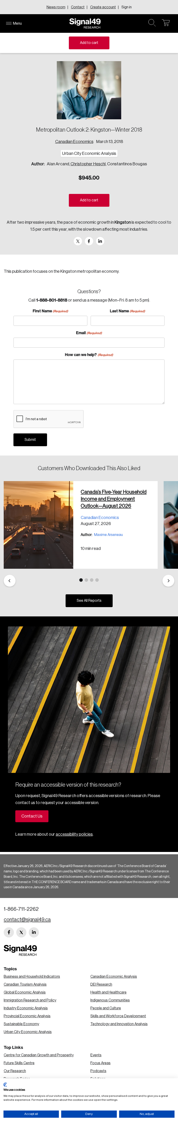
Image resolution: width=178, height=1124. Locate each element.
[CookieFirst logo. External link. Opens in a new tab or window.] (5, 1085)
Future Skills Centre (19, 1063)
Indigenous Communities (110, 1000)
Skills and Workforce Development (118, 1016)
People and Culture (105, 1008)
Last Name (127, 311)
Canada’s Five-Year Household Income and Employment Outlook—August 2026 (113, 499)
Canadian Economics (74, 142)
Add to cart (89, 43)
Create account (103, 7)
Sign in (126, 7)
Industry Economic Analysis (26, 1008)
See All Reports (89, 600)
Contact (78, 7)
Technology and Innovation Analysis (119, 1024)
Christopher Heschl (88, 164)
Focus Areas (100, 1063)
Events (96, 1055)
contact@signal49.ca (27, 919)
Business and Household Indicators (32, 976)
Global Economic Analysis (25, 992)
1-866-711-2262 (21, 909)
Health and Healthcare (108, 992)
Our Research (15, 1071)
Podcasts (98, 1071)
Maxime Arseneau (108, 535)
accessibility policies (74, 834)
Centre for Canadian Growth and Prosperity (39, 1055)
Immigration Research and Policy (30, 1000)
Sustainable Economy (21, 1024)
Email (89, 332)
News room (56, 7)
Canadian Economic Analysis (113, 976)
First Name (50, 311)
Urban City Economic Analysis (28, 1032)
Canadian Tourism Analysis (25, 984)
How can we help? (89, 354)
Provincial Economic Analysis (27, 1016)
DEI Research (101, 984)
